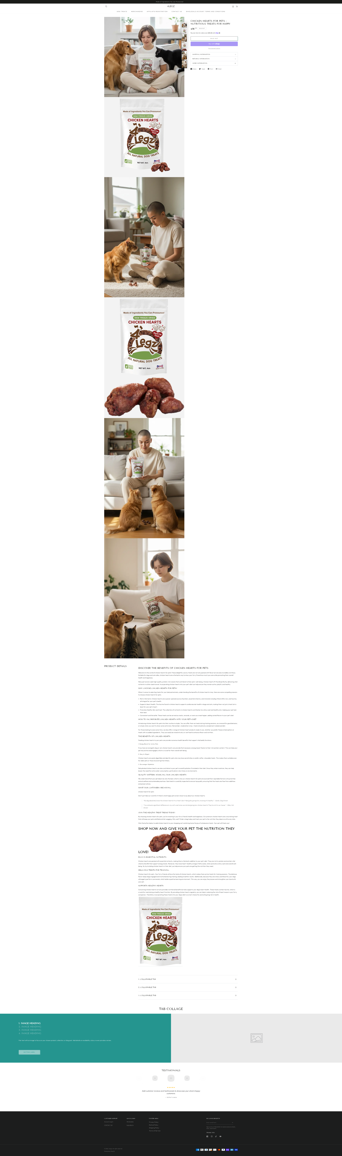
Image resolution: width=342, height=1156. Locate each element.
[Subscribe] (232, 1123)
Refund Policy (153, 1125)
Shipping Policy (154, 1128)
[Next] (202, 1078)
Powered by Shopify (109, 1151)
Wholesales (130, 1122)
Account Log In (108, 1122)
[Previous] (140, 1078)
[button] (106, 6)
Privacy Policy (153, 1122)
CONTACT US (108, 1125)
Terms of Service (154, 1131)
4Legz (110, 1148)
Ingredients (130, 1125)
